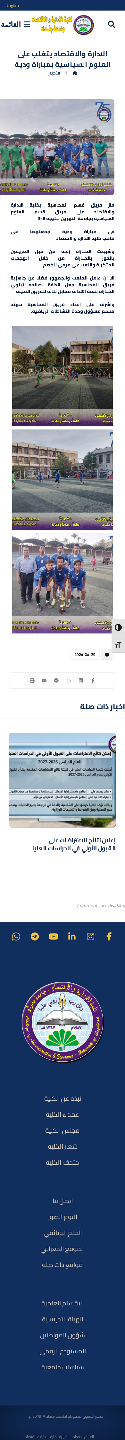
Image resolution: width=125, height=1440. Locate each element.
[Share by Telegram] (56, 680)
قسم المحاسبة (66, 205)
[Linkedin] (71, 936)
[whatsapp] (16, 936)
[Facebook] (109, 936)
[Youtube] (53, 936)
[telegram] (34, 936)
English (12, 5)
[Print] (32, 680)
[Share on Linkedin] (80, 680)
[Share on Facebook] (92, 680)
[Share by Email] (44, 680)
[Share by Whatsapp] (68, 680)
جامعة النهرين (76, 218)
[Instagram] (90, 936)
